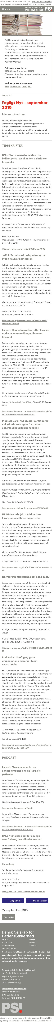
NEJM (31, 70)
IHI (21, 77)
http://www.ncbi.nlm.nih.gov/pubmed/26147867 (25, 508)
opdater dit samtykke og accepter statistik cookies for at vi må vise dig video (26, 2)
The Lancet (22, 70)
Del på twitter (16, 900)
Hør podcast (8, 864)
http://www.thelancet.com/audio (17, 808)
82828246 (15, 991)
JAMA (13, 70)
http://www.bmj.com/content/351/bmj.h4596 (23, 248)
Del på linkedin (40, 900)
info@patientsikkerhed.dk (14, 988)
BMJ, (7, 70)
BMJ (7, 86)
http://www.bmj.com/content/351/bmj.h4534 (23, 891)
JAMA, (25, 86)
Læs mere (22, 961)
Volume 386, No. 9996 (20, 402)
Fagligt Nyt (8, 917)
